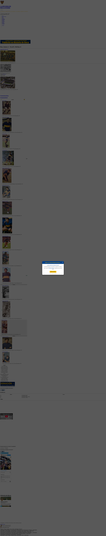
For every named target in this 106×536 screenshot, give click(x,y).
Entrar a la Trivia (53, 271)
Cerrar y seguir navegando (53, 273)
